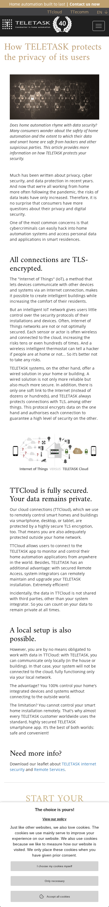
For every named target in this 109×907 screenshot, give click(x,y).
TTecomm (79, 11)
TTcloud (54, 11)
